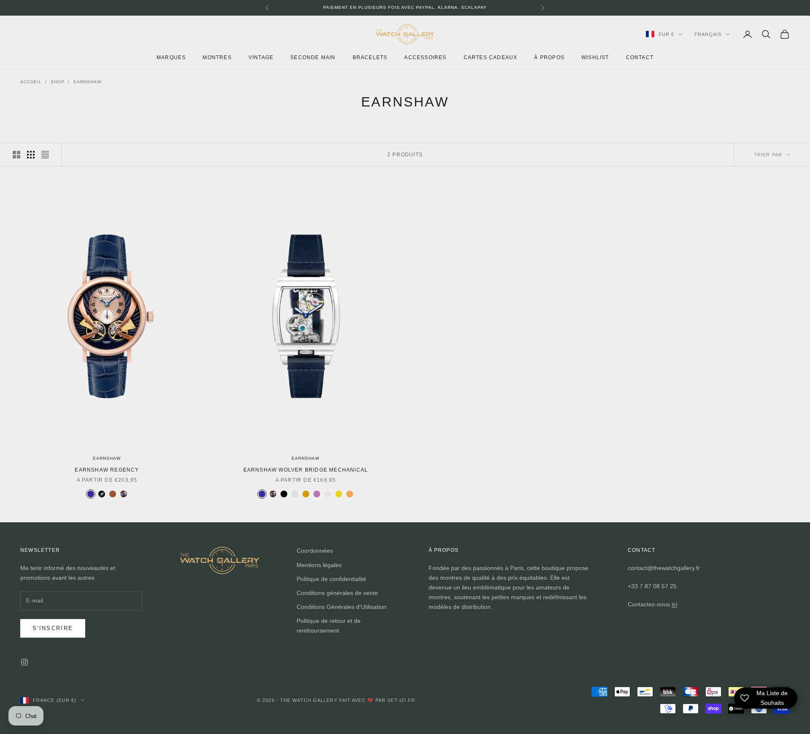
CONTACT (639, 57)
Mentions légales (319, 565)
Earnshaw (87, 81)
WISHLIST (595, 57)
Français (707, 34)
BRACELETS (370, 57)
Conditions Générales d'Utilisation (341, 606)
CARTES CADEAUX (491, 57)
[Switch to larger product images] (16, 154)
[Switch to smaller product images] (31, 154)
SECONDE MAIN (312, 57)
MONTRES (216, 57)
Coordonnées (315, 550)
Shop (58, 81)
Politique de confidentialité (331, 579)
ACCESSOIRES (425, 57)
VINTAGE (260, 57)
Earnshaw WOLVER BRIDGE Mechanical (305, 470)
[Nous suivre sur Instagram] (24, 662)
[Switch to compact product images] (45, 154)
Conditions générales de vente (337, 592)
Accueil (31, 81)
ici (674, 604)
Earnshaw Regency (107, 470)
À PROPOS (549, 57)
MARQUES (171, 57)
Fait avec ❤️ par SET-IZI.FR (377, 700)
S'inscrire (52, 628)
